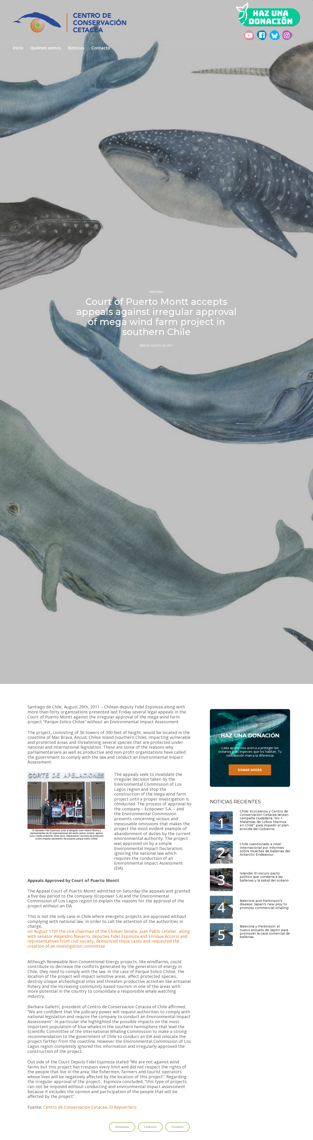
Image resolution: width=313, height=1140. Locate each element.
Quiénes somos (45, 48)
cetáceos (150, 1127)
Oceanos (178, 1127)
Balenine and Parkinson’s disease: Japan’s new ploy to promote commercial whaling (264, 904)
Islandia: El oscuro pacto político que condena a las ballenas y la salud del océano (264, 877)
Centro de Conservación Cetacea (75, 1107)
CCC (142, 345)
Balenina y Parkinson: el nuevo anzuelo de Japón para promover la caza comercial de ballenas (265, 932)
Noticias (76, 48)
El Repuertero (123, 1107)
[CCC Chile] (69, 22)
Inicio (18, 48)
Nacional (156, 291)
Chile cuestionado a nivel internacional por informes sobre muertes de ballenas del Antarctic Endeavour (265, 849)
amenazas (122, 1127)
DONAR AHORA (250, 770)
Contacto (100, 48)
